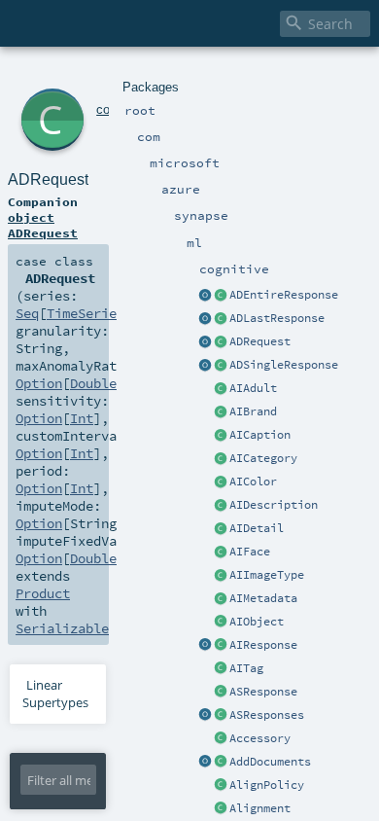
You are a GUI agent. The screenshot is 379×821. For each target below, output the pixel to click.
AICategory (263, 458)
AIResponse (263, 645)
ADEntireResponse (283, 295)
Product (43, 593)
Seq (27, 313)
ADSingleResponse (283, 365)
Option (39, 383)
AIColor (253, 481)
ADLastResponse (277, 318)
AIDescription (273, 505)
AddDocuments (270, 761)
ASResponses (266, 715)
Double (93, 383)
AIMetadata (263, 598)
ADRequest (260, 341)
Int (81, 418)
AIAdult (253, 388)
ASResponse (263, 691)
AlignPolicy (266, 785)
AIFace (249, 551)
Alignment (260, 808)
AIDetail (256, 528)
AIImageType (266, 575)
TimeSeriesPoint (105, 313)
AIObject (256, 621)
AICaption (260, 435)
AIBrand (253, 411)
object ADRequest (43, 224)
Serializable (62, 628)
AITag (246, 668)
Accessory (260, 738)
